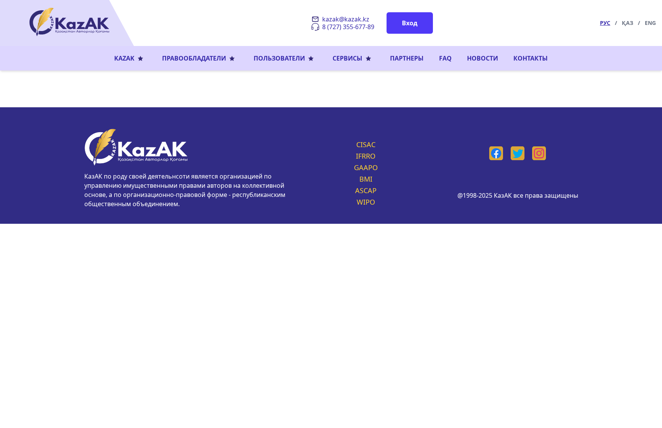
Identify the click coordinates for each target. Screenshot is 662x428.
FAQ (445, 58)
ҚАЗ (627, 22)
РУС (605, 22)
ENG (650, 22)
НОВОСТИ (482, 58)
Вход (410, 23)
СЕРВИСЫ (347, 58)
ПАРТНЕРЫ (407, 58)
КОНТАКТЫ (530, 58)
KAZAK (124, 58)
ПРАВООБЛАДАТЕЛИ (194, 58)
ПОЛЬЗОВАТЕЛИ (279, 58)
